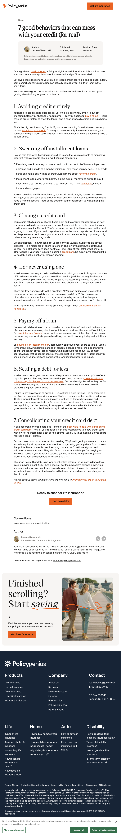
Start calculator (60, 501)
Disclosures (91, 785)
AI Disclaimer (105, 785)
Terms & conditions (74, 785)
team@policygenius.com (102, 683)
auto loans (86, 184)
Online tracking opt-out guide (35, 785)
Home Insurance (14, 687)
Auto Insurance (13, 692)
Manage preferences (14, 830)
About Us (53, 683)
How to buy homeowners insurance (43, 736)
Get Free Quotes (20, 634)
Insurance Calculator (16, 701)
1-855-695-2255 (98, 687)
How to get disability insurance (97, 752)
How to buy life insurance (13, 752)
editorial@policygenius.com (67, 560)
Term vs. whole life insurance (15, 744)
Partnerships (55, 701)
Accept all (79, 830)
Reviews (53, 687)
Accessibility (57, 785)
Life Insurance (12, 683)
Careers (52, 696)
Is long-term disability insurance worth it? (98, 761)
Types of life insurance (11, 736)
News (21, 20)
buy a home (91, 116)
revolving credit (87, 174)
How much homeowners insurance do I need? (43, 744)
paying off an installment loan (33, 345)
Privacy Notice (11, 785)
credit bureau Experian (30, 333)
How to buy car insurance (69, 736)
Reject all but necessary (103, 830)
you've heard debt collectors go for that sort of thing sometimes (58, 380)
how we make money (67, 59)
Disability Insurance (15, 696)
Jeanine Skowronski (41, 50)
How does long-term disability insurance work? (100, 736)
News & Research (58, 692)
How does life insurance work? (14, 773)
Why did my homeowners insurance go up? (44, 752)
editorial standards (46, 59)
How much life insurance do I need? (13, 762)
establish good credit (34, 130)
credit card (68, 252)
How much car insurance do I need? (69, 746)
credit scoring (38, 71)
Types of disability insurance (96, 744)
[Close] (116, 821)
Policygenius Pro (57, 705)
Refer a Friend (56, 710)
